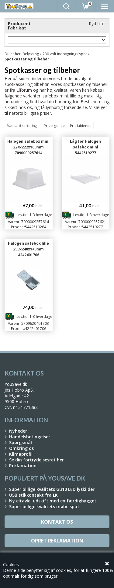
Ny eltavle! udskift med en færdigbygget (52, 501)
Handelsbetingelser (29, 437)
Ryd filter (97, 23)
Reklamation (22, 465)
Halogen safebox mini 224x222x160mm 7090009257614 (28, 147)
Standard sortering (21, 125)
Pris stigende (54, 125)
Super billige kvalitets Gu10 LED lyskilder (52, 489)
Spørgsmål (20, 442)
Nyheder (18, 431)
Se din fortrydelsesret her (36, 460)
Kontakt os (57, 521)
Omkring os (21, 448)
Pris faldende (81, 125)
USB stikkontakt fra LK (33, 495)
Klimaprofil (21, 454)
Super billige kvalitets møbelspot (44, 506)
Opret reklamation (57, 540)
